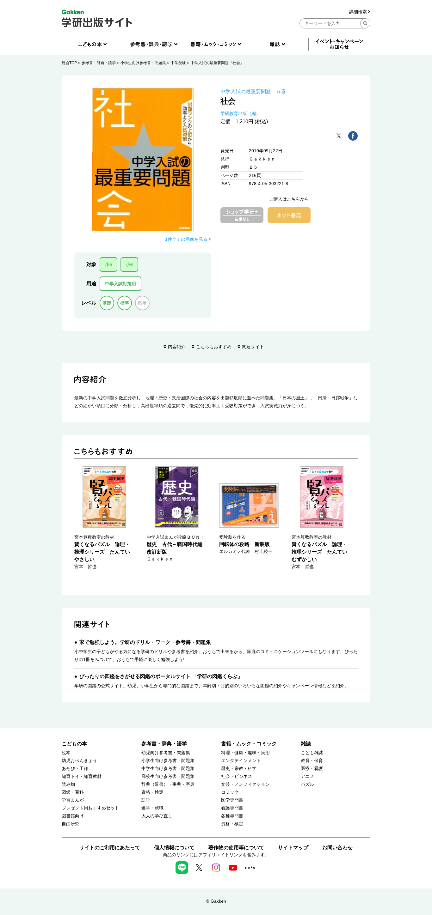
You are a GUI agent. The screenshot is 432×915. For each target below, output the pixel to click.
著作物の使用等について (236, 847)
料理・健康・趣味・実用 (245, 752)
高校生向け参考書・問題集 (167, 776)
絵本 (66, 752)
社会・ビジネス (236, 776)
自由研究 (70, 823)
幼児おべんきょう (79, 760)
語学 (145, 800)
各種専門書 (232, 816)
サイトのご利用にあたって (109, 847)
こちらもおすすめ (213, 346)
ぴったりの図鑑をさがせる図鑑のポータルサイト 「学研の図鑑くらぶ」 (161, 676)
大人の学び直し (156, 816)
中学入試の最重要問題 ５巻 (253, 91)
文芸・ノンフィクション (245, 784)
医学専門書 (232, 800)
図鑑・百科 (73, 792)
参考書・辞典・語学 (99, 63)
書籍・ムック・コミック (249, 743)
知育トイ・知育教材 (82, 776)
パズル (307, 784)
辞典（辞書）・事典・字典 (167, 784)
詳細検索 (358, 11)
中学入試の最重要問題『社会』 (217, 63)
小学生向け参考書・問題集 (143, 63)
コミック (230, 792)
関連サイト (253, 346)
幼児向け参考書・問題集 (165, 752)
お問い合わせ (337, 847)
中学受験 (178, 63)
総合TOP (69, 63)
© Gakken (216, 901)
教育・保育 (312, 760)
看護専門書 (232, 808)
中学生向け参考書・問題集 (167, 768)
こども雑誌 (312, 752)
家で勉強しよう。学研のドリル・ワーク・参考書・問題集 (145, 642)
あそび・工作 (75, 768)
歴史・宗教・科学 (238, 768)
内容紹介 (177, 346)
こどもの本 (74, 743)
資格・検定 (152, 792)
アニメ (307, 776)
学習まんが (73, 800)
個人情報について (174, 847)
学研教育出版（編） (240, 113)
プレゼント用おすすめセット (90, 808)
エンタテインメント (241, 760)
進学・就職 (152, 808)
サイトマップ (293, 847)
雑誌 (306, 743)
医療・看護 (312, 768)
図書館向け (73, 816)
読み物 (68, 784)
